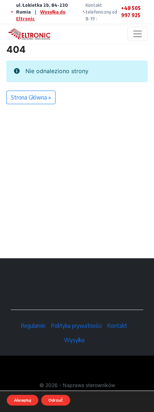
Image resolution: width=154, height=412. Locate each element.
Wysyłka (74, 340)
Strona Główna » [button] (31, 97)
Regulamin (33, 325)
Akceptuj (22, 400)
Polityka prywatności (76, 325)
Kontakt (117, 325)
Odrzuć (55, 400)
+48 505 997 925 (131, 11)
